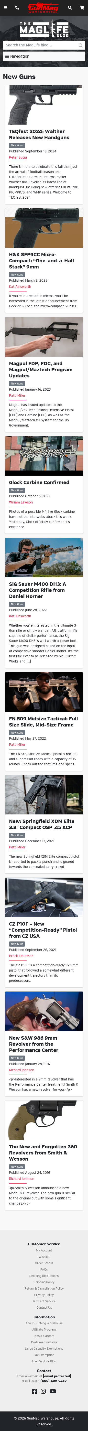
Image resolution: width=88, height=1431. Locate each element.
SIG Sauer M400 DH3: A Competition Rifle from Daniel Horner (37, 590)
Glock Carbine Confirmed (39, 483)
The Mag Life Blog (44, 1361)
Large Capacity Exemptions (44, 1349)
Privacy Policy (44, 1295)
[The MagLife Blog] (44, 28)
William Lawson (21, 502)
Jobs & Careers (44, 1336)
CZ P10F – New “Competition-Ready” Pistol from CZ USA (43, 930)
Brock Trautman (21, 956)
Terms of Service (44, 1301)
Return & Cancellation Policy (44, 1289)
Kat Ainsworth (20, 287)
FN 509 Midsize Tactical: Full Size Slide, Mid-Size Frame (43, 722)
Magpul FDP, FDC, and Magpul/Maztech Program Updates (41, 370)
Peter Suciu (18, 157)
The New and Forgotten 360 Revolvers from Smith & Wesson (43, 1153)
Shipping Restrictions (44, 1276)
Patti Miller (17, 396)
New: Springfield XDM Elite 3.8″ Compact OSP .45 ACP (42, 824)
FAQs (44, 1269)
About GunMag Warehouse (44, 1323)
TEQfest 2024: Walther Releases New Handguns (39, 134)
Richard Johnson (21, 1070)
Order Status (44, 1263)
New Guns (17, 145)
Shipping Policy (44, 1282)
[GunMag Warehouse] (43, 7)
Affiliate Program (44, 1330)
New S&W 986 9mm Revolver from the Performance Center (33, 1044)
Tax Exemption (44, 1355)
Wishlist (44, 1257)
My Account (44, 1250)
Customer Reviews (44, 1342)
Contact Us (44, 1308)
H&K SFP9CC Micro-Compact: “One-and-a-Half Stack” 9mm (41, 261)
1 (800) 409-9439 (52, 1381)
